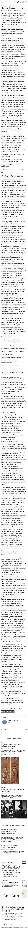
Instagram (15, 927)
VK (12, 927)
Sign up (5, 924)
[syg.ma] (2, 2)
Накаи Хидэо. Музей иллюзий (9, 6)
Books (3, 743)
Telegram (8, 927)
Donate (7, 2)
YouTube (19, 927)
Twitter (23, 927)
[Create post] (17, 2)
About (10, 924)
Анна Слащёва (5, 10)
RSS (26, 927)
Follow (10, 723)
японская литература (8, 711)
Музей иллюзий (15, 708)
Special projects (7, 862)
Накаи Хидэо (5, 708)
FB (10, 927)
